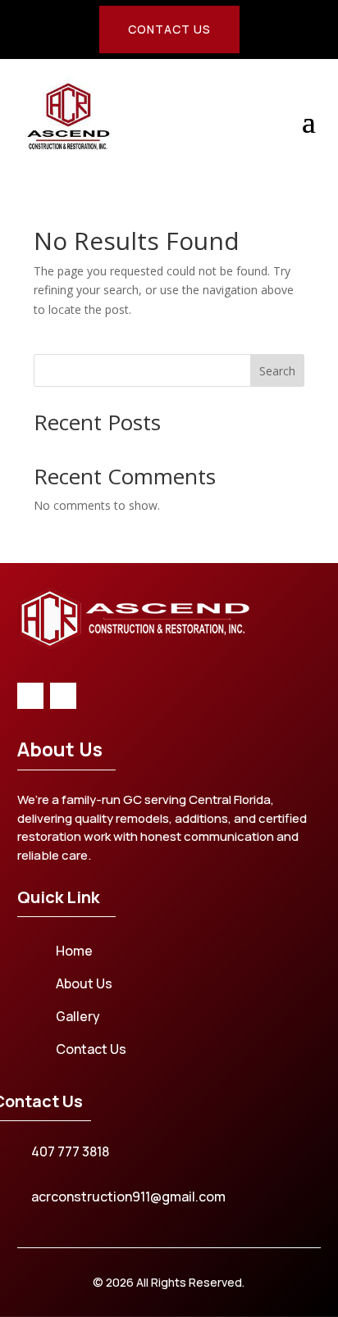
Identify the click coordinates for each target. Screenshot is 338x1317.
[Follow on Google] (63, 696)
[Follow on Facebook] (30, 696)
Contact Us (169, 29)
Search (277, 371)
